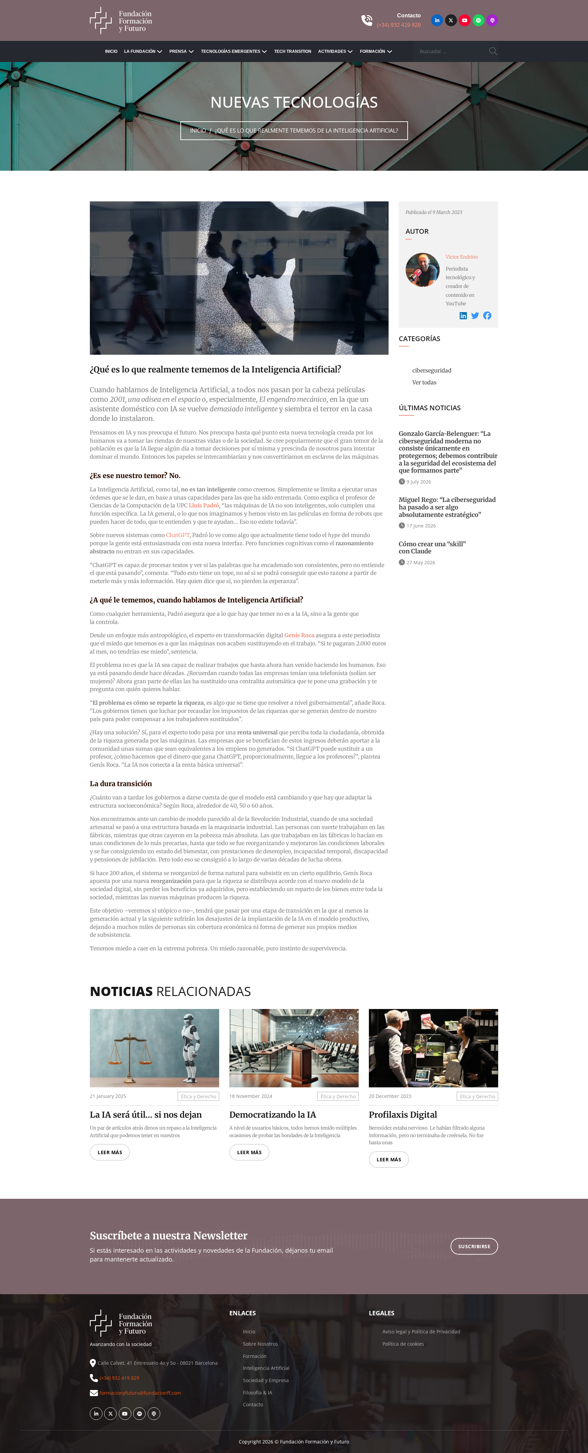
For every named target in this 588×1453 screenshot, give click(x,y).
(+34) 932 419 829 (399, 25)
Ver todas (424, 382)
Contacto (253, 1404)
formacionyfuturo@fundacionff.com (140, 1393)
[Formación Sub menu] (390, 51)
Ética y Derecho (198, 1096)
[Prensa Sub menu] (191, 51)
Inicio (111, 51)
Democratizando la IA (272, 1115)
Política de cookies (403, 1344)
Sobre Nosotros (260, 1344)
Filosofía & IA (257, 1392)
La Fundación (140, 51)
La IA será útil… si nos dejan (146, 1115)
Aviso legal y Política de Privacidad (421, 1331)
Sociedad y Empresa (266, 1380)
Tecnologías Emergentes (230, 51)
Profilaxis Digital (403, 1115)
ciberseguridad (432, 370)
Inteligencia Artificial (266, 1368)
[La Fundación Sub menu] (160, 51)
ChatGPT (178, 535)
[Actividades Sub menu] (350, 51)
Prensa (178, 51)
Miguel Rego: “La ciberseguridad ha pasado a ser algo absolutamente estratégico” (447, 507)
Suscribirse (474, 1246)
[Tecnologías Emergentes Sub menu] (264, 51)
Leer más (110, 1152)
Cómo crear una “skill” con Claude (432, 547)
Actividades (332, 51)
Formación (372, 51)
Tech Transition (292, 51)
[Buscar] (493, 51)
